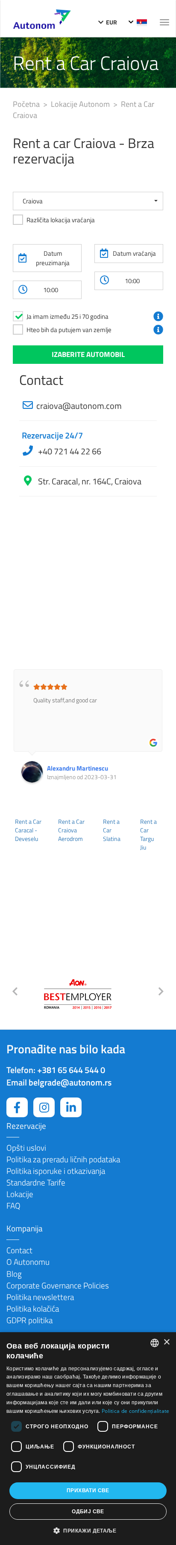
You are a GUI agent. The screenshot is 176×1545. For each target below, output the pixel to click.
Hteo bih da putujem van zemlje (68, 330)
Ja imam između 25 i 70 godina (67, 316)
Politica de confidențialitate (136, 1411)
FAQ (13, 1205)
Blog (14, 1273)
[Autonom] (42, 18)
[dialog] (88, 1438)
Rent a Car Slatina (111, 830)
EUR (111, 22)
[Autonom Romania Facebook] (17, 1107)
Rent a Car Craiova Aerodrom (71, 830)
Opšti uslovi (26, 1147)
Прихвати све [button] (88, 1490)
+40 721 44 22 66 (68, 451)
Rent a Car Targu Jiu (148, 834)
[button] (88, 201)
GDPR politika (29, 1320)
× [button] (166, 1342)
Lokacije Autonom (81, 104)
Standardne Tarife (35, 1182)
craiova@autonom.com (79, 405)
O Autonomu (28, 1261)
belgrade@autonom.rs (70, 1082)
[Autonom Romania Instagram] (44, 1107)
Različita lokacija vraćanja (60, 220)
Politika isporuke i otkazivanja (55, 1170)
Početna (27, 104)
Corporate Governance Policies (57, 1285)
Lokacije (19, 1194)
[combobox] (154, 1343)
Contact (19, 1250)
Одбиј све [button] (88, 1511)
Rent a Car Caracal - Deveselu (28, 830)
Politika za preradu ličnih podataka (63, 1159)
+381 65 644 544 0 (71, 1069)
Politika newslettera (40, 1297)
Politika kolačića (32, 1308)
